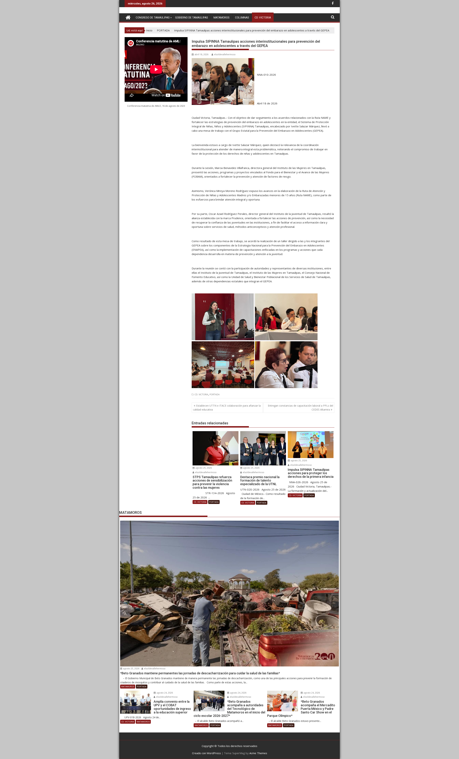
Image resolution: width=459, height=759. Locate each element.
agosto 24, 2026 (164, 692)
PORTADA (215, 394)
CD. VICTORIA (263, 17)
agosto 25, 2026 (203, 467)
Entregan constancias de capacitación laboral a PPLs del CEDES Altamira (300, 407)
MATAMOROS (222, 17)
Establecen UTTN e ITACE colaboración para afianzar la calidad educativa (227, 407)
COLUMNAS (242, 17)
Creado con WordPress (206, 753)
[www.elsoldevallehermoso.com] (128, 17)
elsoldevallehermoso (225, 54)
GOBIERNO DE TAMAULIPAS (191, 17)
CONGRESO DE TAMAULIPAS (153, 17)
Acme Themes (258, 753)
